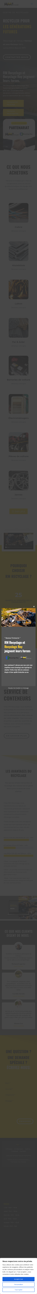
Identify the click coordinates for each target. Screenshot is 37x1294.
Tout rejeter (18, 1290)
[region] (18, 1276)
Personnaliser (18, 1284)
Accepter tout (18, 1279)
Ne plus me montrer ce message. (18, 688)
